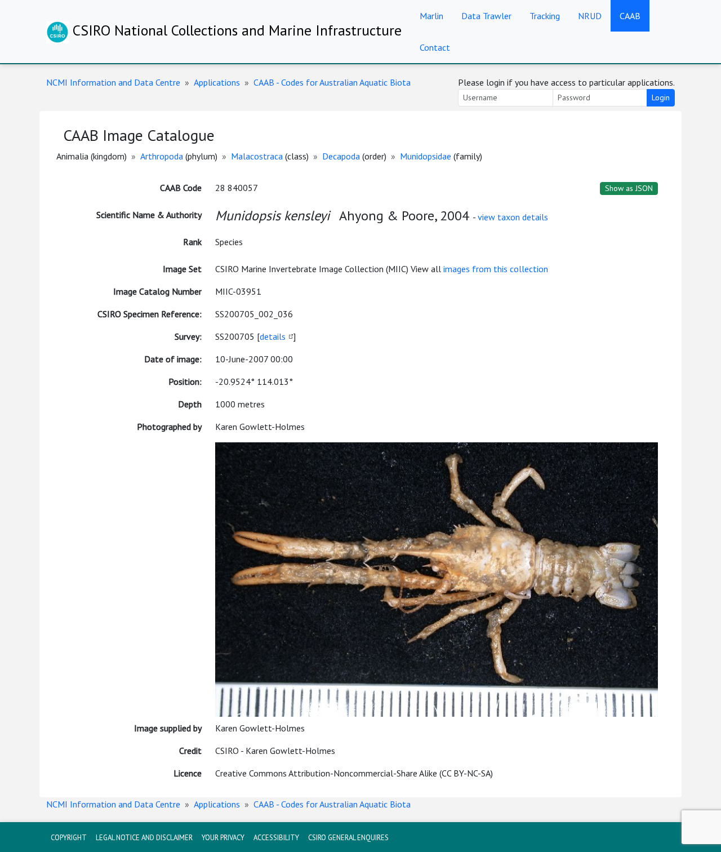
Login (661, 97)
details (273, 336)
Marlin (431, 15)
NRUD (590, 15)
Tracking (544, 15)
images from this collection (495, 268)
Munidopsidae (425, 156)
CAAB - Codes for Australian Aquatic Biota (332, 82)
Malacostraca (257, 156)
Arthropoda (161, 156)
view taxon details (513, 217)
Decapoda (341, 156)
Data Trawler (486, 15)
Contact (435, 47)
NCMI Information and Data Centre (113, 82)
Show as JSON (629, 188)
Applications (217, 82)
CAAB (630, 15)
